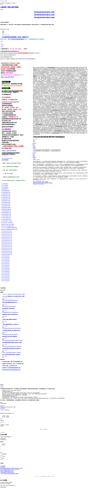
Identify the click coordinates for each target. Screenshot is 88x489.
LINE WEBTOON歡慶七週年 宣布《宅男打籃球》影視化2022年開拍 (13, 296)
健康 (3, 317)
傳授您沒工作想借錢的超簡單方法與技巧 (7, 471)
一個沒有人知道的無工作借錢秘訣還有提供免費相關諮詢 (9, 473)
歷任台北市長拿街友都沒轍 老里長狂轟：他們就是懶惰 (11, 354)
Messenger (34, 143)
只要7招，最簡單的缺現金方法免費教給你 (11, 166)
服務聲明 (53, 476)
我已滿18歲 (2, 487)
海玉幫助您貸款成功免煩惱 (5, 190)
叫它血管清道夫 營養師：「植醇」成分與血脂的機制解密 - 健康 (12, 361)
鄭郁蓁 (34, 141)
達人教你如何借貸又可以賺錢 (5, 205)
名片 (3, 33)
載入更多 (2, 420)
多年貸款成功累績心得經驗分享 (6, 207)
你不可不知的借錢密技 (4, 185)
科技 (3, 299)
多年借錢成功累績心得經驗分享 (6, 209)
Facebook (34, 152)
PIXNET (37, 476)
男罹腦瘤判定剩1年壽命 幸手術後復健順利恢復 (9, 314)
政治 (3, 311)
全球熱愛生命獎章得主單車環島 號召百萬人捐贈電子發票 (11, 348)
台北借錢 (2, 46)
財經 (3, 322)
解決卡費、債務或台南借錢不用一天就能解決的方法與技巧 (9, 469)
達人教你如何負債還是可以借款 (6, 214)
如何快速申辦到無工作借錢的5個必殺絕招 (7, 472)
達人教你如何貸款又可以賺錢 (5, 200)
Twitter (34, 146)
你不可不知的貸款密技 (4, 183)
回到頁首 (1, 403)
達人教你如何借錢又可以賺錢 (5, 202)
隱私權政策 (49, 476)
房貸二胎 (2, 41)
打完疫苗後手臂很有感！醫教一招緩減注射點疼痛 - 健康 (11, 369)
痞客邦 (8, 413)
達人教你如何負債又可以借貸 (5, 197)
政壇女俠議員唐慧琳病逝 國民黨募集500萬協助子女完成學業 (12, 342)
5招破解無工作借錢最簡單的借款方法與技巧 (11, 177)
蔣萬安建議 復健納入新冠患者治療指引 (8, 308)
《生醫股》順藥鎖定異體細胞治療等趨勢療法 (9, 319)
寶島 (3, 305)
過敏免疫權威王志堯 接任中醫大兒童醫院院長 (9, 336)
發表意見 (4, 403)
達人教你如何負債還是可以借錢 (6, 212)
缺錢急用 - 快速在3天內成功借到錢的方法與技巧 (12, 163)
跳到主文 (1, 9)
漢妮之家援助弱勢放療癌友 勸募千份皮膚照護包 (40, 181)
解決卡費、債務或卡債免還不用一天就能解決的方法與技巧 (14, 180)
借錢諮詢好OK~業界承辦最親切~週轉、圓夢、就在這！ (9, 229)
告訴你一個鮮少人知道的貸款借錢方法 (10, 170)
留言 (10, 413)
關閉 (1, 402)
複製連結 (34, 157)
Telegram (34, 156)
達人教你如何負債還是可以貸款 (6, 210)
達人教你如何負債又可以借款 (5, 195)
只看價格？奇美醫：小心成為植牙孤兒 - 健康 (9, 365)
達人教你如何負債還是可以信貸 (6, 217)
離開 (5, 487)
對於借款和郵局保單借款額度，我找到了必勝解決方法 (15, 37)
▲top (1, 418)
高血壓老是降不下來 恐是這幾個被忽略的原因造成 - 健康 (11, 367)
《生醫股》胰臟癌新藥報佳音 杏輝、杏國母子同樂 (10, 324)
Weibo (34, 145)
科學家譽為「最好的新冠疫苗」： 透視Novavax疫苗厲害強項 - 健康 (13, 363)
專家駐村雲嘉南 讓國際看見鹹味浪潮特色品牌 (9, 302)
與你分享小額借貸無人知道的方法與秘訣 (7, 470)
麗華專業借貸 (2, 408)
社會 (3, 357)
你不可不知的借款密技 (4, 187)
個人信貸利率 (2, 467)
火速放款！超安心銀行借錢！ (9, 7)
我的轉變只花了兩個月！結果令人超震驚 (7, 224)
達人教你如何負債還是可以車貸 (6, 219)
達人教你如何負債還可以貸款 (5, 192)
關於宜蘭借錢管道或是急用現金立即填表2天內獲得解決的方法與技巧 (11, 468)
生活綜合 (7, 29)
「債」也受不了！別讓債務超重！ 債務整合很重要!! (9, 227)
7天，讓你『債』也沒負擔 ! (8, 173)
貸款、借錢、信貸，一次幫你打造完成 (7, 222)
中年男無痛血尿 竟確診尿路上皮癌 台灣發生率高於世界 (11, 330)
